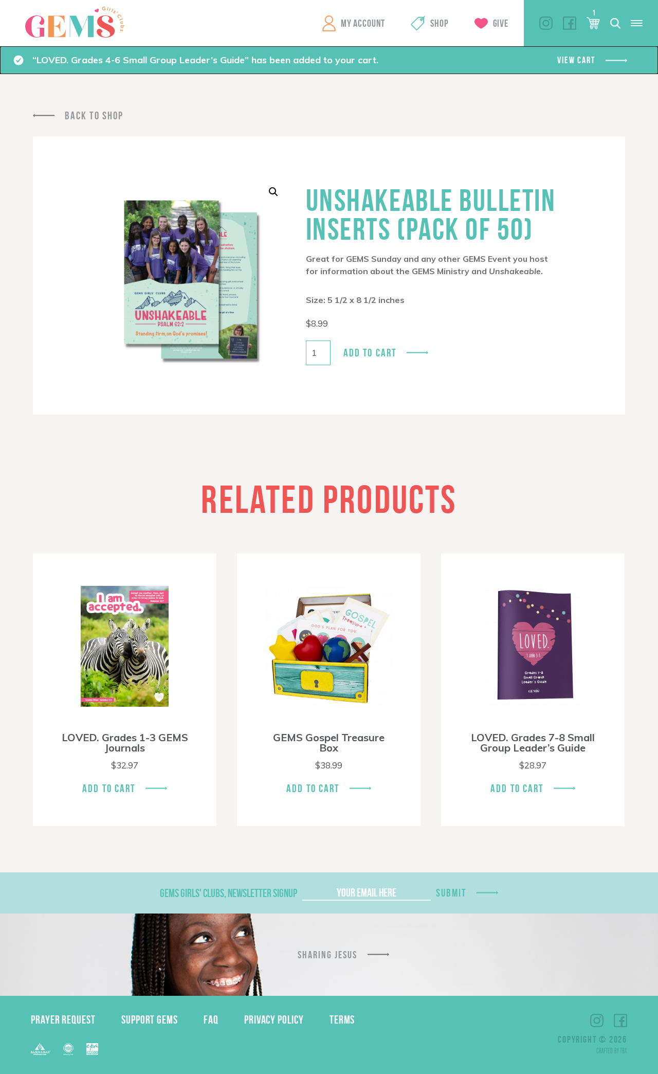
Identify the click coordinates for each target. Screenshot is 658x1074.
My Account (363, 23)
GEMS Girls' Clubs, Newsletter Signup (228, 893)
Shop (439, 23)
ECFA (68, 1049)
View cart (576, 60)
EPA (92, 1049)
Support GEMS (149, 1019)
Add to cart (369, 352)
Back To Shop (94, 115)
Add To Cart (108, 788)
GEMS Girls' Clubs (74, 22)
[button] (273, 192)
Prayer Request (63, 1019)
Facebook (569, 23)
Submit (451, 892)
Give (500, 23)
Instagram (546, 23)
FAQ (211, 1019)
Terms (342, 1019)
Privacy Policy (274, 1019)
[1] (593, 23)
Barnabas (40, 1049)
